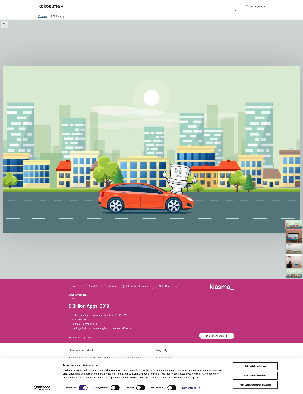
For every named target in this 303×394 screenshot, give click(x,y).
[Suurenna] (151, 149)
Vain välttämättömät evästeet (255, 384)
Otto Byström (78, 294)
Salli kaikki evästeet (255, 366)
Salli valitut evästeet (255, 375)
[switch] (115, 387)
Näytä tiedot (189, 387)
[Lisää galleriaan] (4, 24)
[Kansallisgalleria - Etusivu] (51, 6)
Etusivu (42, 16)
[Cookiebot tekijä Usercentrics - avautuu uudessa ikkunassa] (42, 387)
